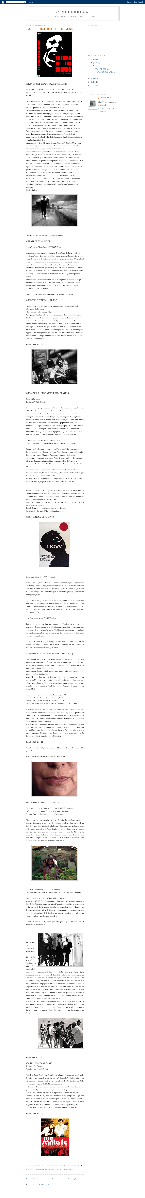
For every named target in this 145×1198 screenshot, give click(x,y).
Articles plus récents (33, 1178)
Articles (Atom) (43, 1184)
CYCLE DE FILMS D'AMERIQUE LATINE (49, 28)
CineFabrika (72, 11)
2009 (93, 85)
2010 (93, 82)
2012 (93, 59)
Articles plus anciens (76, 1178)
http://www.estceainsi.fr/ (35, 505)
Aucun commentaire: (65, 1169)
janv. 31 (98, 65)
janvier (96, 62)
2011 (93, 78)
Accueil (55, 1178)
